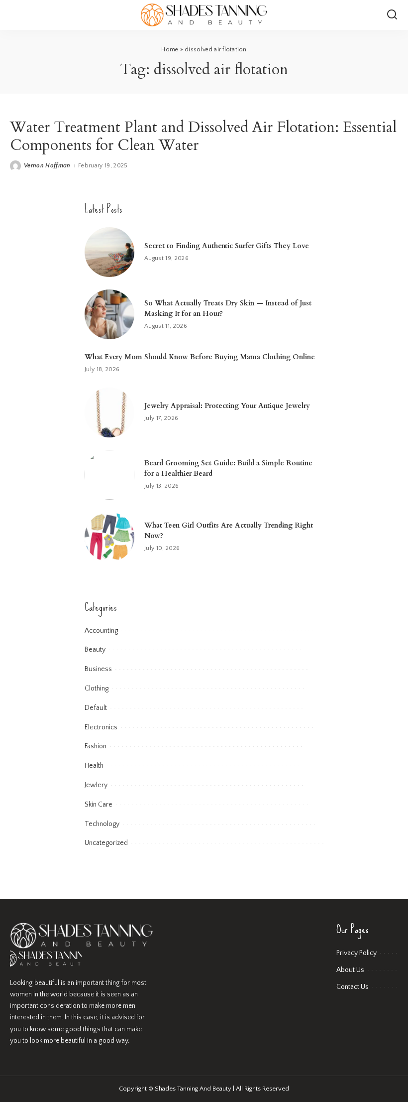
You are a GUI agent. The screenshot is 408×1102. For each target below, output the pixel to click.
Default (96, 708)
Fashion (95, 746)
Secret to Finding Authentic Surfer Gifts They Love (227, 246)
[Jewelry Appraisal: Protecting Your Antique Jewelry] (109, 412)
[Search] (392, 15)
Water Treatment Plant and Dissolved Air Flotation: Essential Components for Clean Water (203, 136)
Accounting (101, 631)
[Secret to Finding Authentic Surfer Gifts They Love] (109, 252)
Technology (102, 824)
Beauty (95, 650)
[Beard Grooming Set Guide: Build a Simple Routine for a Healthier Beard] (109, 475)
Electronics (101, 727)
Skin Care (98, 805)
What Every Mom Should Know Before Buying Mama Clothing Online (200, 357)
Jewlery (96, 785)
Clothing (96, 688)
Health (94, 766)
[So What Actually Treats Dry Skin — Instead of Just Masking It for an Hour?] (109, 314)
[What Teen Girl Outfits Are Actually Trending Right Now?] (109, 537)
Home (169, 49)
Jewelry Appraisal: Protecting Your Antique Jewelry (227, 406)
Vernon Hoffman (47, 165)
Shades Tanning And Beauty (193, 1088)
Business (98, 669)
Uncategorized (106, 843)
